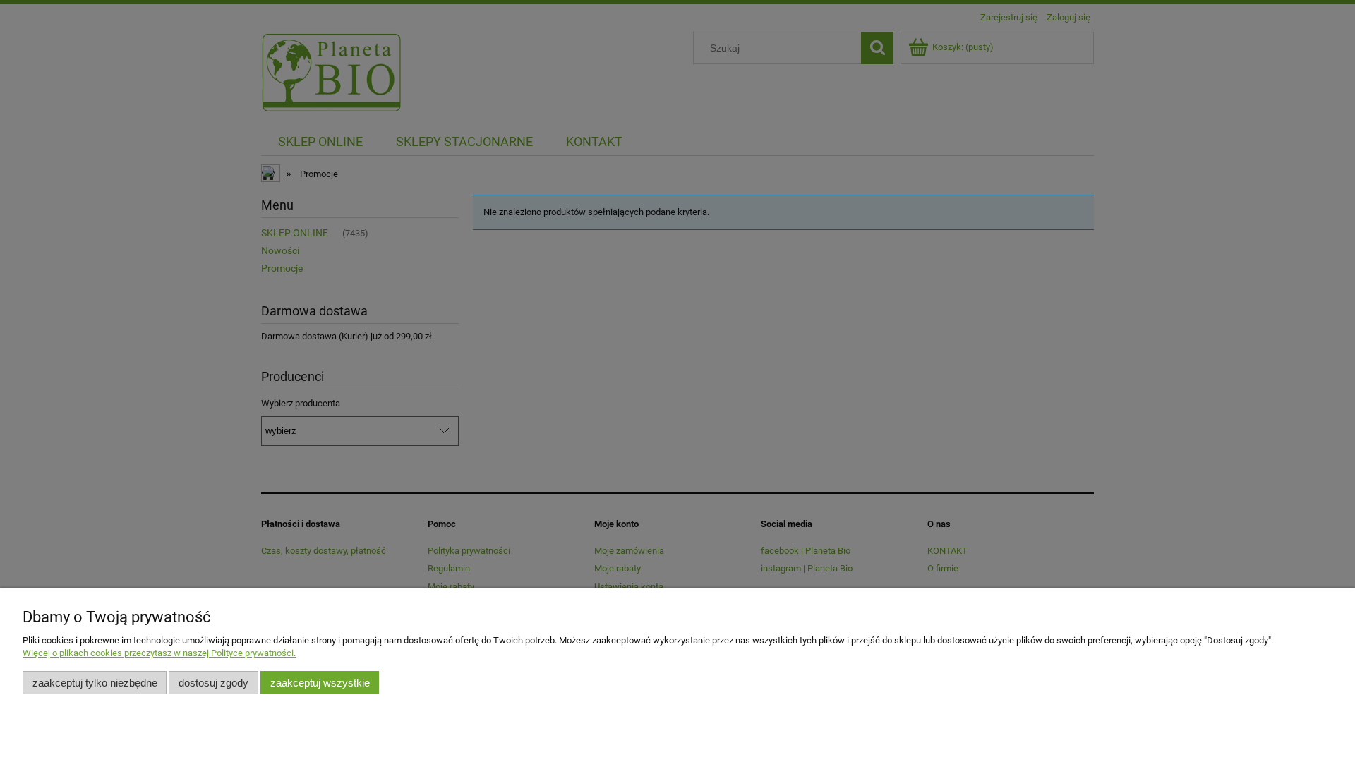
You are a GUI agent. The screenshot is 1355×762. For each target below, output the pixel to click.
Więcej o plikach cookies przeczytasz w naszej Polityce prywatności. (159, 653)
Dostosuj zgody (213, 683)
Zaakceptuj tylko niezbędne (94, 683)
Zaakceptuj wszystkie (320, 683)
